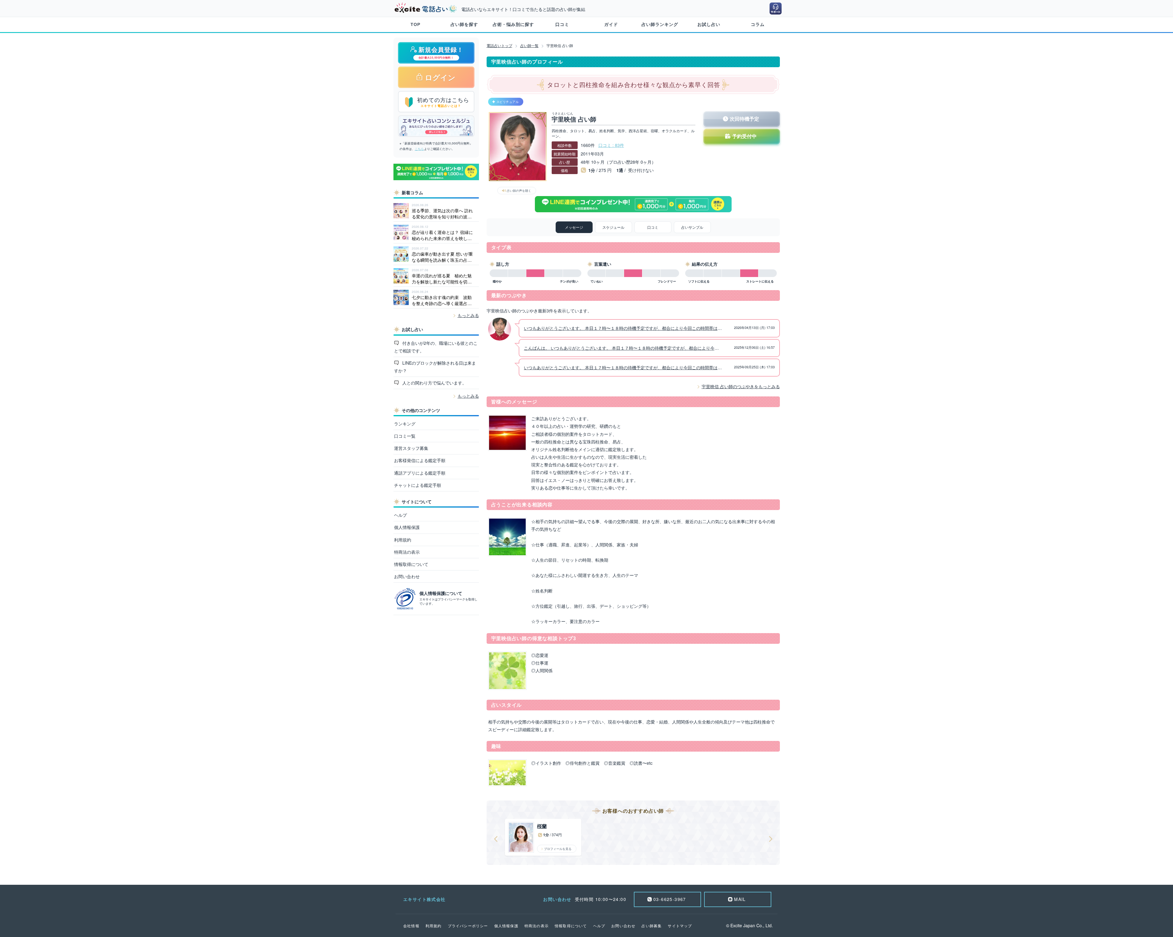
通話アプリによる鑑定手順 (419, 473)
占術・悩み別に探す (513, 24)
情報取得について (411, 564)
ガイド (611, 24)
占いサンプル (692, 227)
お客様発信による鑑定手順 (419, 460)
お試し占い (708, 24)
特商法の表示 (407, 552)
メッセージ (574, 227)
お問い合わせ (407, 576)
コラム (758, 24)
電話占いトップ (499, 45)
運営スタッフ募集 (411, 448)
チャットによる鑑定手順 (417, 485)
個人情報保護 (407, 527)
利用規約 (402, 540)
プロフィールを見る (558, 849)
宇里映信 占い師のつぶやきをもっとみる (741, 386)
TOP (415, 24)
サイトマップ (680, 925)
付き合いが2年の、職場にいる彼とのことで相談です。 (436, 347)
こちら (419, 149)
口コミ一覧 (404, 436)
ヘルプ (400, 515)
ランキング (404, 424)
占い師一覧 (529, 45)
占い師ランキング (659, 24)
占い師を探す (464, 24)
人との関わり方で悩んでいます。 (433, 383)
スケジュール (613, 227)
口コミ (562, 24)
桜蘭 (542, 826)
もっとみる (468, 315)
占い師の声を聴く (519, 190)
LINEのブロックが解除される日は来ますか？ (435, 367)
